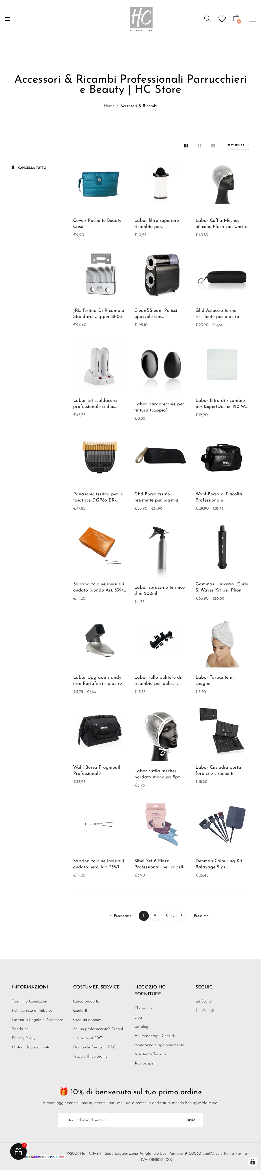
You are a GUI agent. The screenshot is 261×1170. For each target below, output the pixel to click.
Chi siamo (143, 1008)
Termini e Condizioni (29, 1001)
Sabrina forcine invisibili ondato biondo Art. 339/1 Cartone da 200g (99, 590)
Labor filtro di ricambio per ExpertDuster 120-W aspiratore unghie (220, 406)
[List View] (213, 146)
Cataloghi (142, 1027)
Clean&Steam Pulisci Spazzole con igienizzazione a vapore (159, 316)
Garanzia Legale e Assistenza (37, 1020)
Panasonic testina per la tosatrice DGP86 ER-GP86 (98, 500)
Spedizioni (21, 1029)
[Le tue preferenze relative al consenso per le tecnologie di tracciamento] (252, 1161)
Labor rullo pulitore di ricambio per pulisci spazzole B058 (157, 683)
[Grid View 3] (188, 146)
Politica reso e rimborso (32, 1011)
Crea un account (87, 1020)
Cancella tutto (31, 168)
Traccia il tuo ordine (90, 1057)
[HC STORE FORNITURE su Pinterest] (212, 1011)
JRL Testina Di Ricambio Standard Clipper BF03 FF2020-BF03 (98, 316)
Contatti (80, 1011)
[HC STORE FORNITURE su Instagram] (204, 1011)
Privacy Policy (23, 1038)
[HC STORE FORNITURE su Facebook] (196, 1011)
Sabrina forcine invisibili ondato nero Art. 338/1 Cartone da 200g (98, 867)
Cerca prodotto (86, 1001)
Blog (138, 1017)
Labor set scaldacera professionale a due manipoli (95, 406)
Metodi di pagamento (31, 1047)
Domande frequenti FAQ (94, 1047)
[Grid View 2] (202, 146)
